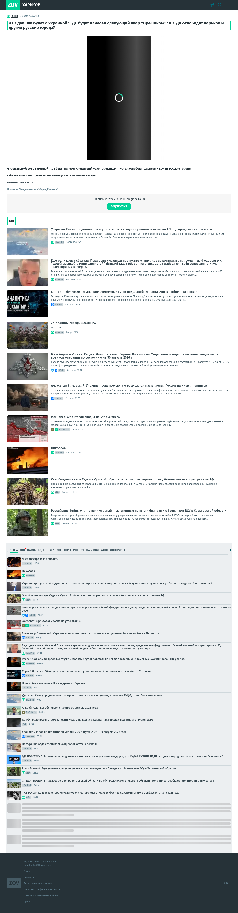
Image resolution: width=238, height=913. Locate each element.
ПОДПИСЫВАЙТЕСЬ (20, 182)
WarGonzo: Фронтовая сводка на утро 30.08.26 (85, 417)
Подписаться (119, 206)
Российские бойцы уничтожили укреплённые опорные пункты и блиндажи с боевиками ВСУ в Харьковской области (138, 511)
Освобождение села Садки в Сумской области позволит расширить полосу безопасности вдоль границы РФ (132, 479)
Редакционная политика (38, 883)
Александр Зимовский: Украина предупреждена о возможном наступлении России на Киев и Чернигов (129, 386)
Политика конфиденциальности (42, 889)
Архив (27, 901)
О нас (27, 871)
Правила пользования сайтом (41, 895)
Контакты (29, 877)
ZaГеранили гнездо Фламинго (73, 323)
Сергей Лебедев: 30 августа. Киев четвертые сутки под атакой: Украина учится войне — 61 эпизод (124, 292)
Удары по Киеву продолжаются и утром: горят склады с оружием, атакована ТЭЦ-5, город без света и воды (131, 229)
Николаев (58, 448)
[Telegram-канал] (212, 4)
